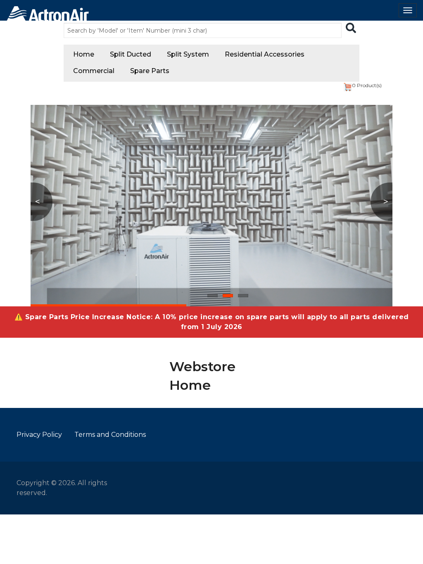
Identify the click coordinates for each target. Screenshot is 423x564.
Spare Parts (149, 71)
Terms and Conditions (110, 434)
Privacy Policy (39, 434)
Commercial (93, 71)
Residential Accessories (264, 54)
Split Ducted (130, 54)
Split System (188, 54)
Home (83, 54)
